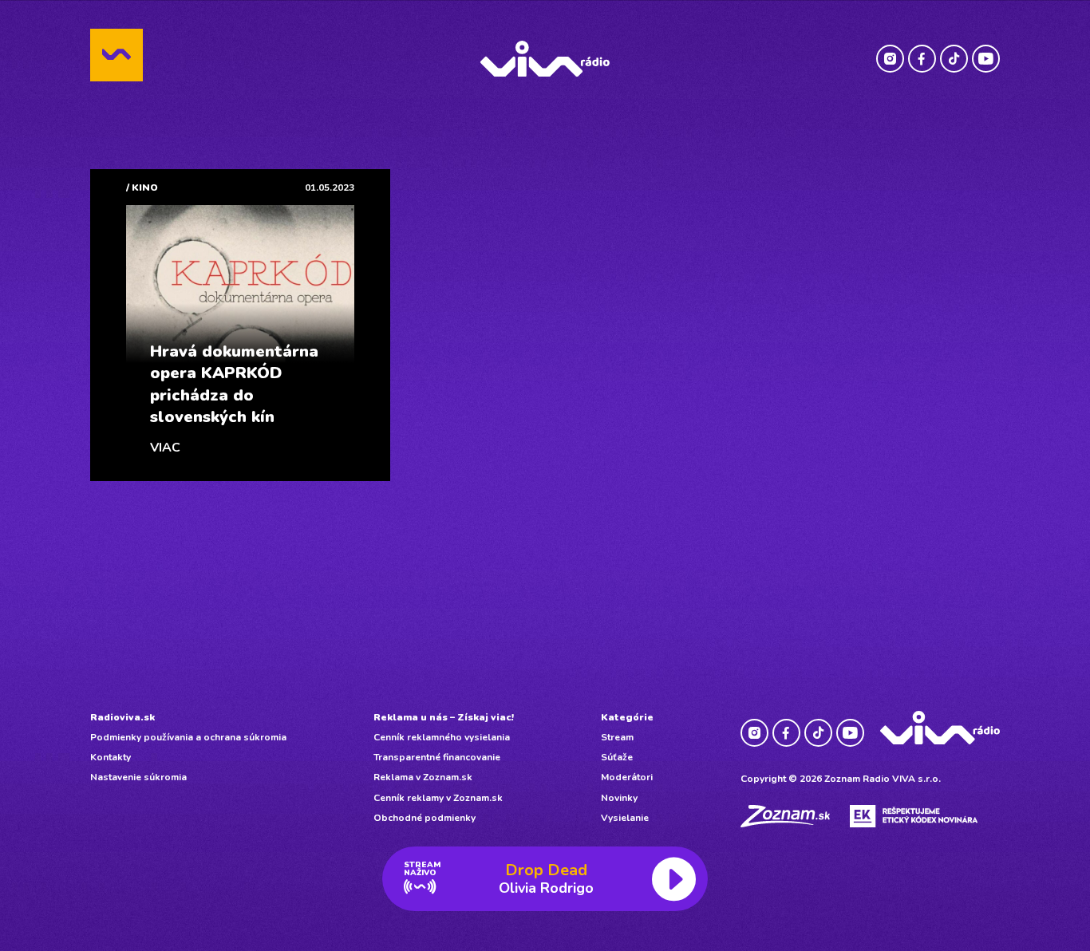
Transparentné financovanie (436, 757)
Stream (617, 737)
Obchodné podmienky (424, 817)
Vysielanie (625, 817)
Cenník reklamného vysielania (441, 737)
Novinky (619, 797)
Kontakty (110, 757)
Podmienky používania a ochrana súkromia (188, 737)
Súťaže (617, 757)
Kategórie (627, 717)
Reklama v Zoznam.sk (422, 777)
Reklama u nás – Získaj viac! (443, 717)
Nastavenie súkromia (138, 777)
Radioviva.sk (122, 717)
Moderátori (627, 777)
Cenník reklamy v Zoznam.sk (438, 797)
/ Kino (142, 187)
